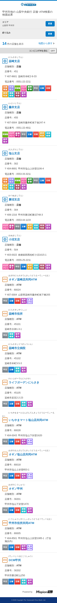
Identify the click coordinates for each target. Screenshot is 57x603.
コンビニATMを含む (38, 51)
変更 (50, 23)
